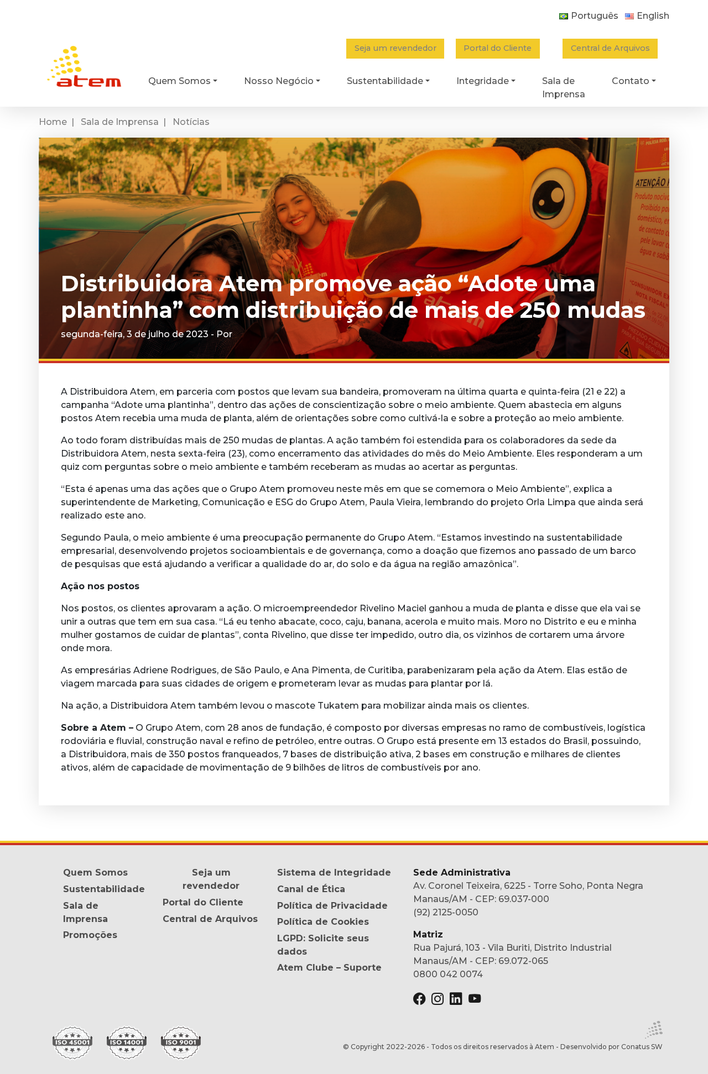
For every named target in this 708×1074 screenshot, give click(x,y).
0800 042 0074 (448, 974)
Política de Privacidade (332, 905)
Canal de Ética (311, 889)
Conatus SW (642, 1046)
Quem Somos (95, 872)
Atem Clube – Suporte (329, 967)
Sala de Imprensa (120, 122)
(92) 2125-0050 (445, 912)
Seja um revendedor (395, 48)
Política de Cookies (323, 921)
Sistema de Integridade (334, 872)
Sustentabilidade (104, 889)
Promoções (90, 935)
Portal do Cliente (498, 48)
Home (53, 122)
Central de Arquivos (610, 48)
